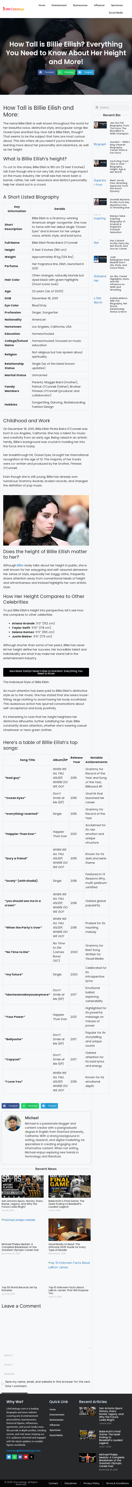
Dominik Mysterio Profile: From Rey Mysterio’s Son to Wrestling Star (120, 203)
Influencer (99, 5)
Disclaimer (71, 1483)
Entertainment (59, 5)
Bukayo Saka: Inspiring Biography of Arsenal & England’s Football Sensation (118, 224)
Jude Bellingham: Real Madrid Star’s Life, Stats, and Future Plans (119, 262)
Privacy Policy (91, 1483)
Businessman (80, 5)
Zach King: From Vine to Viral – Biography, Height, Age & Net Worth (119, 167)
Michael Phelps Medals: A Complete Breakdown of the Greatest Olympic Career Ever (20, 1247)
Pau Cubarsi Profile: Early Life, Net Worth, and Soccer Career (119, 244)
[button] (47, 72)
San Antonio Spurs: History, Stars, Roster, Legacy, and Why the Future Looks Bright (22, 1203)
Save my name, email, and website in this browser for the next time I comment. (47, 1384)
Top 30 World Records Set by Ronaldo (19, 1289)
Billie (20, 565)
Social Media (116, 12)
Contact (53, 1483)
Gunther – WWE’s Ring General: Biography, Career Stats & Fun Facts (120, 147)
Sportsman (117, 5)
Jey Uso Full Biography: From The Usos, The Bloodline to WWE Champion (119, 128)
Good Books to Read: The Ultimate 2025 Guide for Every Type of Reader (67, 1247)
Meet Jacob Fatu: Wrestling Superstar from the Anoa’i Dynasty (119, 186)
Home (42, 5)
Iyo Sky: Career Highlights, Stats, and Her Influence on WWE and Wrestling (119, 283)
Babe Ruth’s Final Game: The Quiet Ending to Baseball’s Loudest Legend (66, 1203)
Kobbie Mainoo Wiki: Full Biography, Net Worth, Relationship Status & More (118, 305)
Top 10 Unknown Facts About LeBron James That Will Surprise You (68, 1290)
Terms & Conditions (117, 1483)
